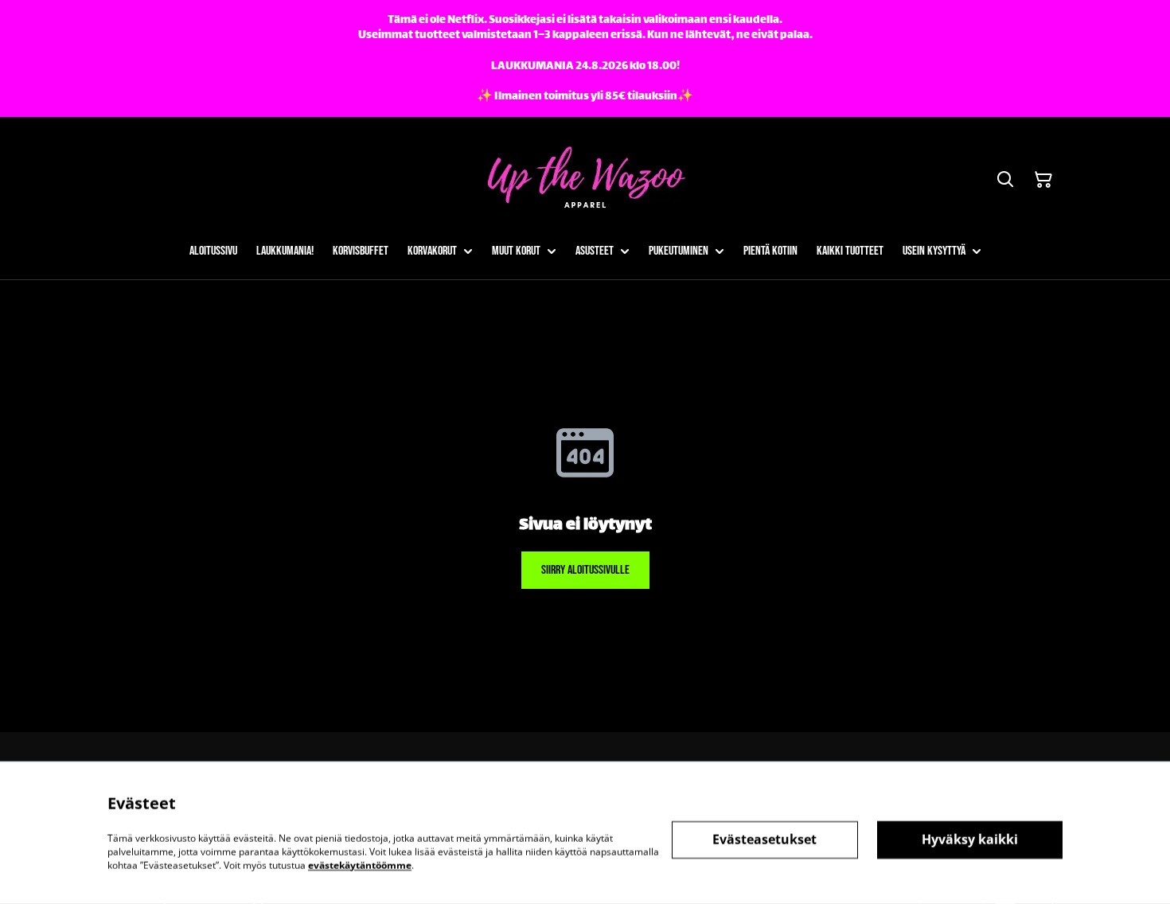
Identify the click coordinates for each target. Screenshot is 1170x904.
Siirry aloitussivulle (585, 570)
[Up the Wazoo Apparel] (585, 179)
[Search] (1005, 179)
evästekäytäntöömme (359, 864)
